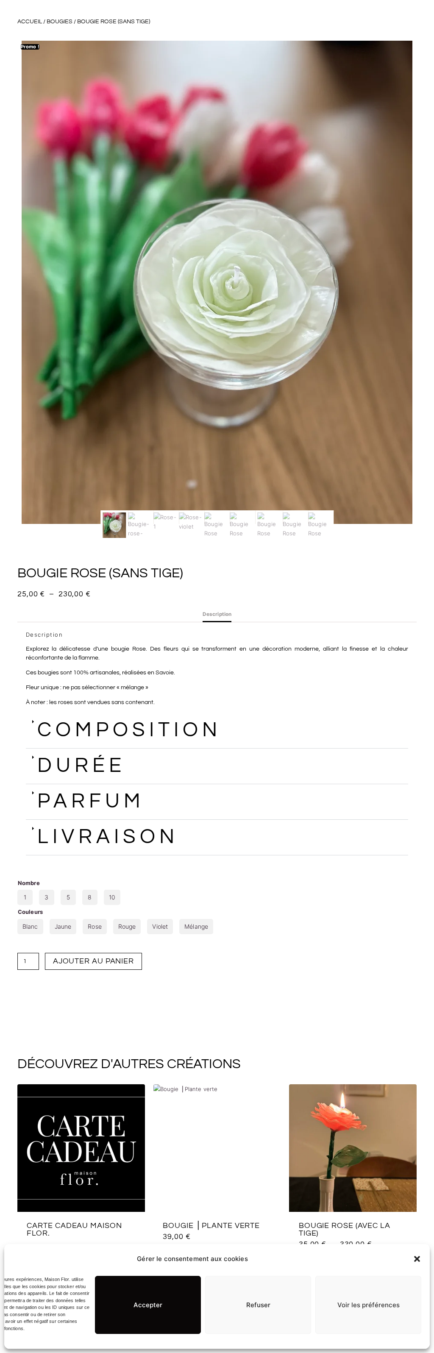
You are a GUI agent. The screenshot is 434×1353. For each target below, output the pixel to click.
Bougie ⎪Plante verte (211, 1226)
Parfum (91, 801)
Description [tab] (217, 614)
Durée (81, 765)
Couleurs (30, 911)
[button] (417, 1259)
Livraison (107, 837)
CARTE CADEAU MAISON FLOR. (74, 1229)
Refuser (258, 1305)
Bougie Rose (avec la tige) (344, 1229)
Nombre (29, 883)
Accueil (29, 22)
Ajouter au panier (93, 961)
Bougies (59, 22)
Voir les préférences (368, 1305)
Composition (129, 730)
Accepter (148, 1305)
